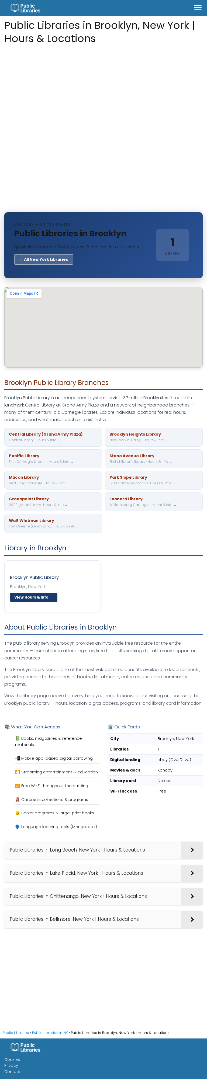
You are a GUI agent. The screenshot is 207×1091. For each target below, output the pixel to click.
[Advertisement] (103, 88)
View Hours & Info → (33, 597)
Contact (12, 1071)
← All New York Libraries (43, 259)
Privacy (11, 1065)
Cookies (12, 1059)
